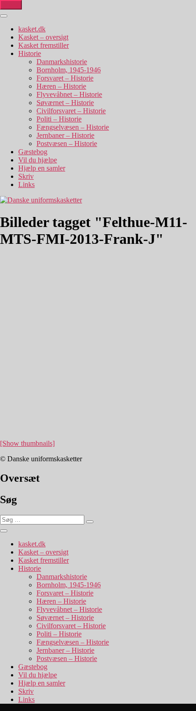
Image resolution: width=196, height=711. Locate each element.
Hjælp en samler (41, 168)
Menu (11, 4)
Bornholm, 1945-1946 (68, 70)
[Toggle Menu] (3, 16)
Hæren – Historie (61, 86)
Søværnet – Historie (65, 102)
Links (26, 184)
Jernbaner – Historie (65, 135)
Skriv (26, 176)
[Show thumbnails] (27, 443)
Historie (29, 53)
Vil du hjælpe (37, 160)
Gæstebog (32, 152)
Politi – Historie (59, 119)
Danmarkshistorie (61, 62)
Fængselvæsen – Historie (72, 127)
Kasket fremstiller (43, 45)
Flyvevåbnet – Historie (69, 94)
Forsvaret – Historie (64, 78)
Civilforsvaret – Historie (71, 111)
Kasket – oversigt (43, 37)
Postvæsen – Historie (66, 143)
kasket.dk (32, 29)
